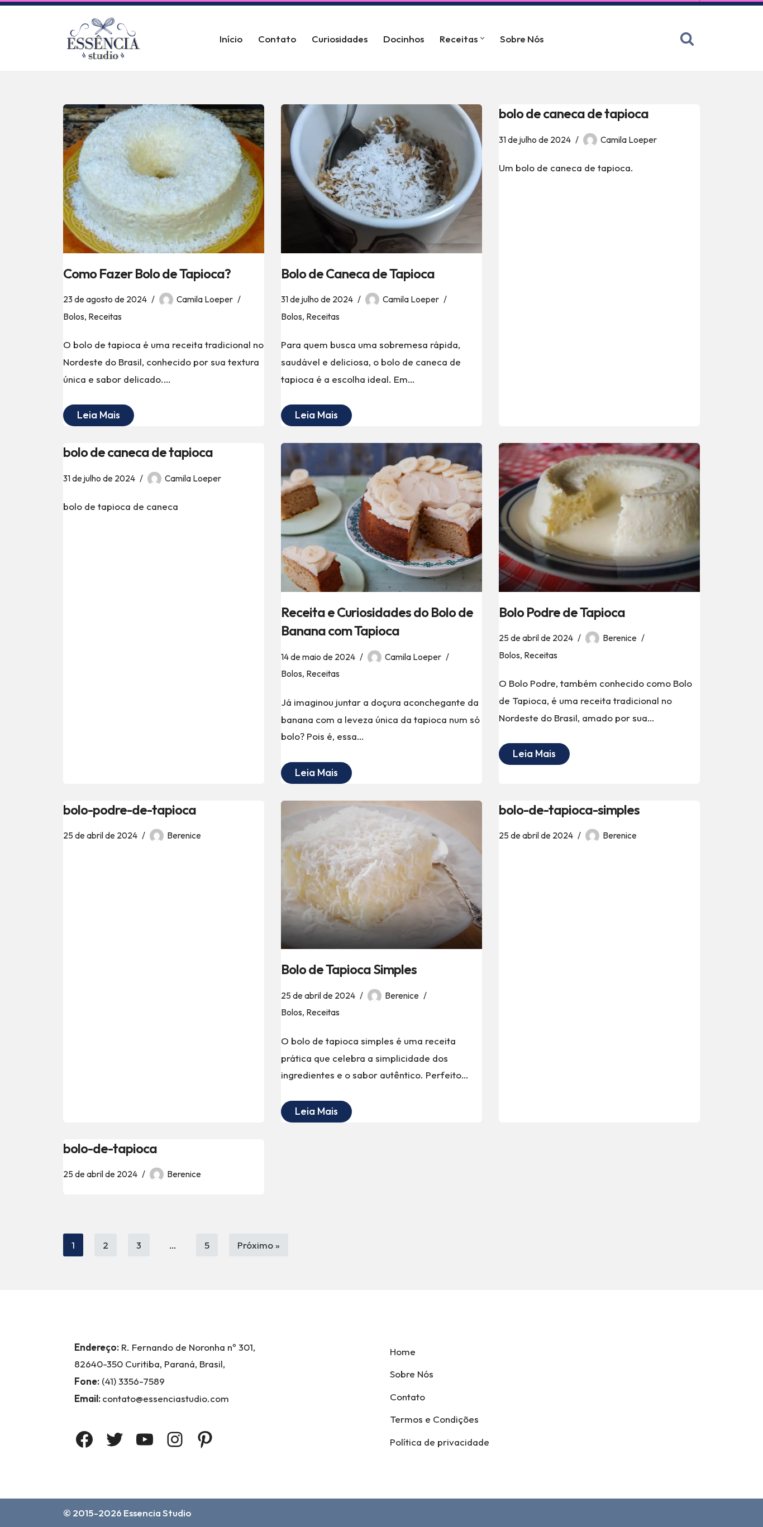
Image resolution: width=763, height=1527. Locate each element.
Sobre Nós (521, 39)
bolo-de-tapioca (110, 1148)
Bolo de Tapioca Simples (349, 969)
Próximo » (258, 1245)
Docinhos (403, 39)
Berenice (620, 638)
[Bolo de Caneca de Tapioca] (381, 178)
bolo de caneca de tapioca (573, 113)
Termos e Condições (434, 1419)
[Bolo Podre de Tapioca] (599, 517)
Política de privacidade (439, 1442)
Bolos (73, 316)
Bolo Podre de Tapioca (562, 612)
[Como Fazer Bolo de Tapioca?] (163, 178)
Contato (277, 39)
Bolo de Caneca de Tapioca (358, 273)
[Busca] (687, 38)
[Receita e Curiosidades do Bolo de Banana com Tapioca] (381, 517)
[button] (482, 38)
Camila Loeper (205, 299)
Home (403, 1351)
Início (231, 39)
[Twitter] (114, 1439)
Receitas (105, 316)
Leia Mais (91, 417)
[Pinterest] (205, 1439)
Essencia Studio (157, 1513)
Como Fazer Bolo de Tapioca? (147, 273)
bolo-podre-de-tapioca (129, 809)
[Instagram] (175, 1439)
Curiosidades (340, 39)
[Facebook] (84, 1439)
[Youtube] (145, 1439)
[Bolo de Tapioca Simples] (381, 875)
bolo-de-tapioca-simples (569, 809)
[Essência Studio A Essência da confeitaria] (106, 38)
